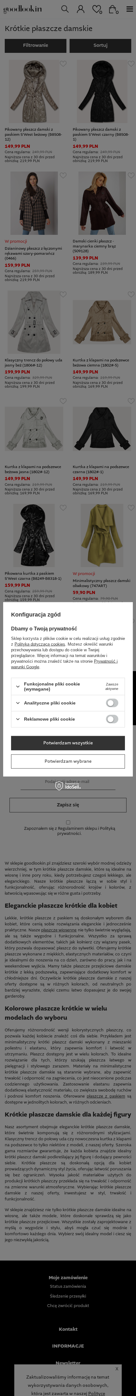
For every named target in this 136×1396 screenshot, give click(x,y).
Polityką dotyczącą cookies (40, 644)
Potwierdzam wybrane (68, 761)
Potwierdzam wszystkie (68, 743)
